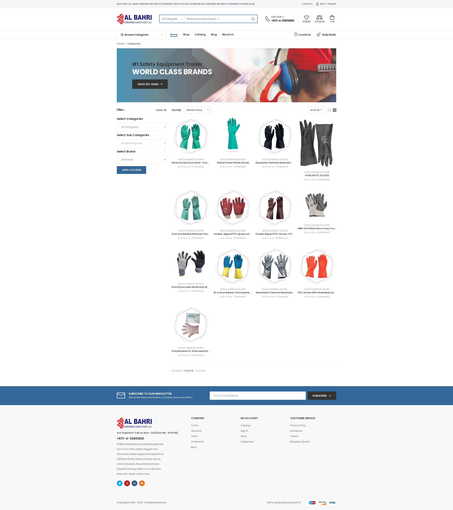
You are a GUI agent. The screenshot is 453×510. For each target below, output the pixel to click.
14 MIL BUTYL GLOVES (317, 175)
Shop (186, 34)
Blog (214, 34)
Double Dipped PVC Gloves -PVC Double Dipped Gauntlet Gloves (293, 234)
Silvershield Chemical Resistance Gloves (279, 292)
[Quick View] (197, 151)
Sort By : (177, 110)
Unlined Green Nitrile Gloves (233, 162)
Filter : (121, 110)
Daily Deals (329, 34)
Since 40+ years (148, 84)
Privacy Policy (298, 425)
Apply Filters (131, 170)
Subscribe (319, 395)
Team (194, 436)
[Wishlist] (184, 151)
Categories (134, 43)
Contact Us (307, 3)
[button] (141, 34)
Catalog (200, 34)
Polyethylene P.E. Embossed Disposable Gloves (199, 351)
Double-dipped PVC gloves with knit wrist (238, 234)
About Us (228, 34)
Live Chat (276, 16)
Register (332, 3)
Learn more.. (143, 474)
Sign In (323, 3)
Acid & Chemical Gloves (190, 159)
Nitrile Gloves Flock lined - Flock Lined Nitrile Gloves (201, 162)
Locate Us (304, 34)
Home (174, 34)
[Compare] (191, 151)
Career (294, 436)
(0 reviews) (197, 167)
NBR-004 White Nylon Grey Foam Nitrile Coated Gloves (330, 228)
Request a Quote (300, 441)
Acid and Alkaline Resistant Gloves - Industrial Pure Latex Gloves (209, 234)
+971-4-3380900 (282, 21)
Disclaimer (296, 431)
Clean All (161, 110)
